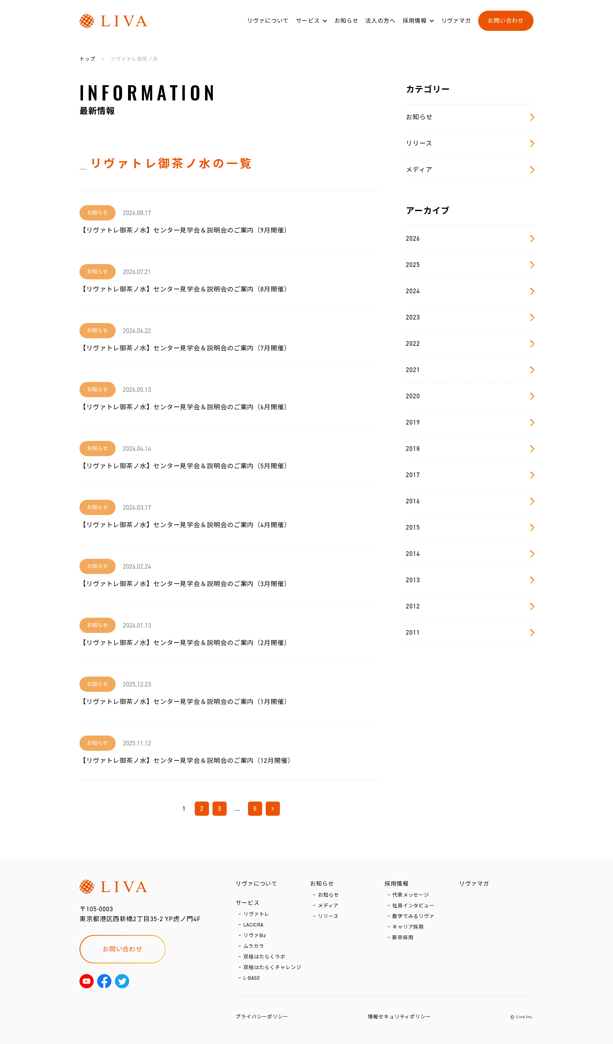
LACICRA (253, 925)
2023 (413, 317)
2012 (413, 606)
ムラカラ (253, 946)
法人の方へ (380, 20)
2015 (413, 527)
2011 (413, 632)
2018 (413, 448)
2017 (413, 475)
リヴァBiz (254, 935)
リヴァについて (268, 20)
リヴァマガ (456, 20)
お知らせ (347, 20)
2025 (413, 265)
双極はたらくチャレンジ (272, 967)
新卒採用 (403, 937)
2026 (413, 238)
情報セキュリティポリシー (399, 1016)
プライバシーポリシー (262, 1016)
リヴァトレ (256, 914)
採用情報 (415, 20)
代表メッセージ (410, 895)
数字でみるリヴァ (413, 916)
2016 (413, 501)
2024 (413, 291)
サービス (308, 20)
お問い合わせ (506, 20)
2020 (413, 396)
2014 (413, 554)
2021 (413, 370)
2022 (413, 343)
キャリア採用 (408, 927)
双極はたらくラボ (264, 956)
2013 (413, 580)
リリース (419, 143)
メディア (419, 169)
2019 (413, 422)
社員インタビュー (413, 905)
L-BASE (251, 978)
